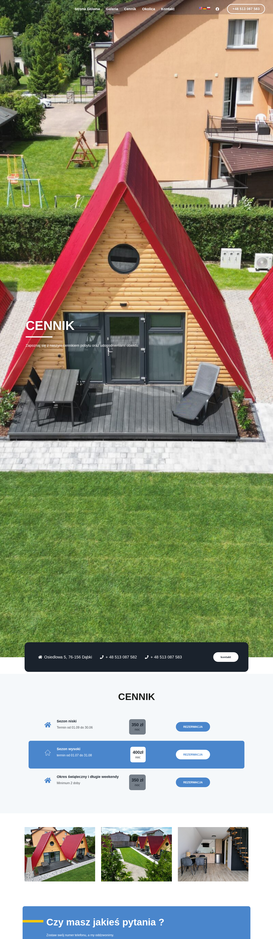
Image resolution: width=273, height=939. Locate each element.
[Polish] (208, 8)
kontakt (226, 657)
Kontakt (167, 9)
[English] (200, 8)
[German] (204, 8)
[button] (246, 9)
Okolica (148, 9)
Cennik (130, 9)
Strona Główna (87, 9)
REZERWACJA (193, 754)
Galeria (112, 9)
